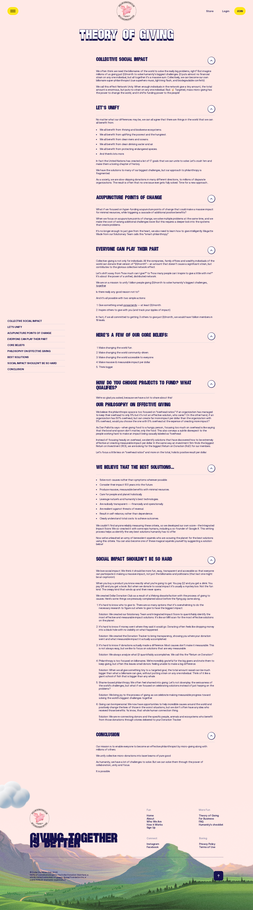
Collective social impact (24, 320)
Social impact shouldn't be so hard (32, 363)
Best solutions (18, 357)
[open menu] (12, 11)
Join (240, 11)
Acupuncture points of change (29, 333)
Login (225, 11)
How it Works (154, 824)
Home (150, 815)
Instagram (153, 844)
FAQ (201, 821)
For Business (206, 818)
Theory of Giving (209, 815)
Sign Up (151, 827)
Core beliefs (16, 345)
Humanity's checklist (211, 824)
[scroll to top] (218, 876)
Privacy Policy (207, 844)
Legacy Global (62, 877)
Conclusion (15, 369)
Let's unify (14, 327)
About (150, 818)
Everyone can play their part (27, 339)
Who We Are (154, 821)
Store (210, 11)
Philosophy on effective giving (29, 351)
